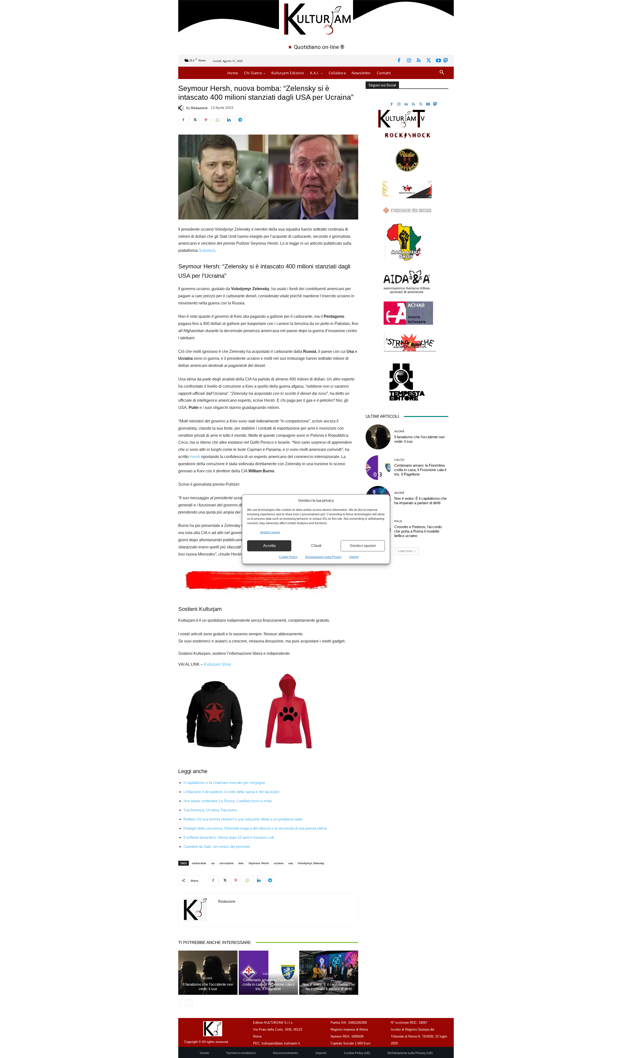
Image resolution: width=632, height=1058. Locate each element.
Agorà (207, 978)
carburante (199, 863)
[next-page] (189, 1003)
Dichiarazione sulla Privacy (323, 557)
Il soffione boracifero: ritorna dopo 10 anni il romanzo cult (228, 837)
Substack (207, 250)
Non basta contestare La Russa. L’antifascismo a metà (227, 801)
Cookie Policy (288, 557)
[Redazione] (182, 108)
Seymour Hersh (259, 863)
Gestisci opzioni (362, 545)
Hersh (195, 457)
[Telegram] (240, 120)
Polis (398, 521)
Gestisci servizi (270, 532)
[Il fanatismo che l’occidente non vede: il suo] (207, 973)
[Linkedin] (229, 120)
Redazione (199, 108)
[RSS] (419, 61)
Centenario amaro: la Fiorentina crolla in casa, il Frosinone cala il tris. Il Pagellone (268, 984)
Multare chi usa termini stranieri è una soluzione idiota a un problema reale (242, 819)
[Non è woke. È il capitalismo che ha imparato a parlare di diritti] (328, 973)
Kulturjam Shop (217, 664)
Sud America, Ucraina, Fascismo (210, 810)
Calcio (268, 974)
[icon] (445, 61)
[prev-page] (181, 1003)
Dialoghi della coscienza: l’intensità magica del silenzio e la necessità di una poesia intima (255, 828)
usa (290, 863)
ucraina (278, 863)
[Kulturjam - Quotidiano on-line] (316, 18)
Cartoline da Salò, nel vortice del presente (216, 846)
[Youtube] (438, 61)
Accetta (269, 545)
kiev (241, 863)
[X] (429, 61)
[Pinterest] (206, 120)
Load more (405, 551)
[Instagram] (409, 61)
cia (213, 863)
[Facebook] (399, 61)
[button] (442, 73)
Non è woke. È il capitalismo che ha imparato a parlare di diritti (328, 986)
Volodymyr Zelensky (311, 863)
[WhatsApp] (217, 120)
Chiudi (316, 545)
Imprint (353, 557)
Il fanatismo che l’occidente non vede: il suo (208, 986)
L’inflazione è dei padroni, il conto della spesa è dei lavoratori (231, 792)
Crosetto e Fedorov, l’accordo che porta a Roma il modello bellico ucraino (418, 531)
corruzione (226, 863)
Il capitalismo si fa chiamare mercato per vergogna (224, 782)
